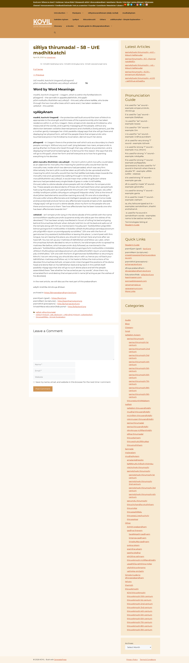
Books (119, 2)
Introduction (59, 13)
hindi (127, 331)
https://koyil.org (59, 298)
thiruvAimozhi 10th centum (140, 596)
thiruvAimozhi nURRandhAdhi (141, 560)
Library (120, 5)
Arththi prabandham (137, 527)
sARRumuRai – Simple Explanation (125, 19)
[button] (55, 32)
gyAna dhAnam (137, 2)
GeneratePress (60, 660)
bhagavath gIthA (82, 2)
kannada (129, 449)
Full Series (38, 69)
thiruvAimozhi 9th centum (139, 630)
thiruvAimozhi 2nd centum (140, 604)
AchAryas (60, 2)
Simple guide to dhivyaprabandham (94, 26)
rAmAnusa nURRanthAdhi (139, 430)
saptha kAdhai (134, 553)
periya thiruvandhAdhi (137, 427)
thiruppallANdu (134, 512)
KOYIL (42, 22)
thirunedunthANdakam (138, 401)
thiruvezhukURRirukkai (138, 441)
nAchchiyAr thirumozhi (138, 467)
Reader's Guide (132, 225)
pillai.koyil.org (147, 275)
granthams (111, 2)
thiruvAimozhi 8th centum (139, 626)
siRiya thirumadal (49, 312)
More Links (130, 291)
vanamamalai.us (133, 285)
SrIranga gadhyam (137, 538)
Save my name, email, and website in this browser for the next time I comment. (73, 382)
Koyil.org (36, 2)
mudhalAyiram (128, 13)
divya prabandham (97, 2)
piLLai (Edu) (69, 2)
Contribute (101, 5)
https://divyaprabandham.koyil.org (60, 293)
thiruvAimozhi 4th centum (139, 611)
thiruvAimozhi (89, 19)
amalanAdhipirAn (135, 460)
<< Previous (38, 75)
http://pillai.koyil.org (77, 306)
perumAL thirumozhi (137, 501)
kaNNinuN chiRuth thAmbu (140, 464)
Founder (92, 5)
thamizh (129, 585)
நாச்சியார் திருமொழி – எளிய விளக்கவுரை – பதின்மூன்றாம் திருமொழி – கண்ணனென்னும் (64, 315)
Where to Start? (48, 2)
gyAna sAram (133, 545)
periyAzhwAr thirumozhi (138, 471)
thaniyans (76, 13)
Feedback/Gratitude (63, 5)
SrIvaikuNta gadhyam (139, 542)
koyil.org (147, 249)
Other (128, 523)
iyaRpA (76, 19)
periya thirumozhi (135, 339)
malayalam (130, 453)
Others (103, 19)
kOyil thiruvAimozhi (136, 593)
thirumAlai (132, 508)
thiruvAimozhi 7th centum (139, 622)
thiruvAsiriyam (134, 438)
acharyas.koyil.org (133, 264)
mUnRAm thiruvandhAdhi (139, 415)
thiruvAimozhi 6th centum (139, 619)
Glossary (58, 26)
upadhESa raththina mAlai (139, 564)
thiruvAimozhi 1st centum (139, 600)
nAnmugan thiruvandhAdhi (140, 419)
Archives (129, 643)
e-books (70, 26)
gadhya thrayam (135, 530)
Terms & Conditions (148, 660)
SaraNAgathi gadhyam (139, 534)
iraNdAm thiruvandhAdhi (139, 408)
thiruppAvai (132, 519)
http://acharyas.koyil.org (68, 304)
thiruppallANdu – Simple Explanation (50, 317)
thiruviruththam (134, 445)
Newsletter (111, 5)
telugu (128, 581)
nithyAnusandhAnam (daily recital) (103, 13)
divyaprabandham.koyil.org (138, 271)
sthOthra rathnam (135, 556)
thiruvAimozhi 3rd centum (139, 607)
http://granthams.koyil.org (70, 301)
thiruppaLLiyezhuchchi (138, 516)
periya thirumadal (135, 423)
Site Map (126, 2)
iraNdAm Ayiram (61, 19)
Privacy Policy (132, 660)
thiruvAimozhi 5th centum (139, 615)
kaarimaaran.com (133, 277)
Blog (127, 324)
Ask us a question (80, 5)
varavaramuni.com (134, 288)
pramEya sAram (134, 549)
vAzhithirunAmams (136, 567)
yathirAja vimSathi (135, 571)
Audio (128, 320)
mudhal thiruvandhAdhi (138, 412)
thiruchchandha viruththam (140, 504)
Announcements (47, 5)
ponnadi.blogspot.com (136, 281)
